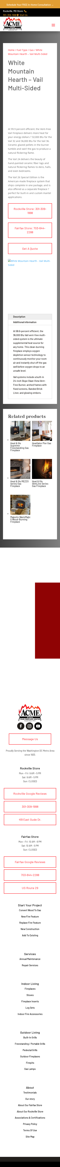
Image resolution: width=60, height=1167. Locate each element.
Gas (32, 50)
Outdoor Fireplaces (30, 1056)
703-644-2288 (30, 875)
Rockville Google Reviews (30, 793)
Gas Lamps (30, 1069)
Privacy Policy (30, 1124)
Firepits (30, 1062)
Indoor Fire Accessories (30, 1014)
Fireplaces (30, 988)
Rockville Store (30, 768)
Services (30, 954)
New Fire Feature (30, 916)
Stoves (30, 995)
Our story (30, 1098)
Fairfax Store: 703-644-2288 (30, 230)
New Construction (30, 929)
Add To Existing (30, 935)
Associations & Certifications (30, 1117)
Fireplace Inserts (30, 1001)
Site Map (30, 1136)
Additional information (24, 322)
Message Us (30, 739)
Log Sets (30, 1007)
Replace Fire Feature (30, 922)
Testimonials (30, 1092)
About (30, 1087)
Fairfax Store (30, 836)
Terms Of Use (30, 1130)
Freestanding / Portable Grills (30, 1043)
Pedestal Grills (30, 1050)
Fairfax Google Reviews (30, 862)
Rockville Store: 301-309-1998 (30, 211)
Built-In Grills (30, 1037)
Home (11, 50)
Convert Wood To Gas (30, 910)
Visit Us (23, 15)
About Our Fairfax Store (30, 1105)
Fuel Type (22, 50)
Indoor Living (30, 984)
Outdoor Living (30, 1032)
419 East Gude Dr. (30, 819)
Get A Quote (30, 248)
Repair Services (30, 965)
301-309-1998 (30, 806)
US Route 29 (30, 888)
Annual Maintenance (30, 959)
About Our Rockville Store (30, 1111)
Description (19, 316)
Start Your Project (30, 905)
